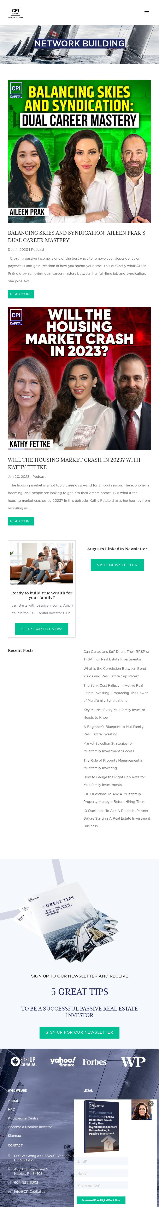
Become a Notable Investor (30, 1127)
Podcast (37, 249)
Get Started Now (41, 629)
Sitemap (14, 1135)
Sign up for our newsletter (79, 1032)
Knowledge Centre (23, 1118)
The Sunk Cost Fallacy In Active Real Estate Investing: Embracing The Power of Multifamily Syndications (115, 693)
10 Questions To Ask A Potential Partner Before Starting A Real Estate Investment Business (116, 818)
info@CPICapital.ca (29, 1191)
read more (21, 294)
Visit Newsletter (117, 565)
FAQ (11, 1109)
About (13, 1101)
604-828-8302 (26, 1182)
